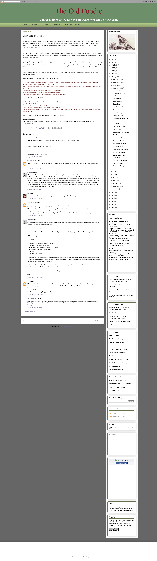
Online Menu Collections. (72, 25)
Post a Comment (30, 312)
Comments (116, 417)
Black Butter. (117, 104)
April (115, 180)
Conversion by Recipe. (120, 149)
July (114, 171)
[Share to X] (57, 128)
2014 (113, 68)
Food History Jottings (116, 339)
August (115, 91)
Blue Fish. (116, 123)
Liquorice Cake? (118, 116)
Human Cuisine (114, 254)
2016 (113, 62)
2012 (113, 74)
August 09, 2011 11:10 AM (35, 294)
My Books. (46, 25)
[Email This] (53, 128)
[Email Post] (49, 128)
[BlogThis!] (55, 128)
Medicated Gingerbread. (121, 132)
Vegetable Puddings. (120, 107)
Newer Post (26, 321)
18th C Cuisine (114, 335)
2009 (113, 195)
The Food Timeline (115, 313)
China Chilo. (117, 98)
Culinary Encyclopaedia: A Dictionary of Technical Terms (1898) (121, 280)
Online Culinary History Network (120, 321)
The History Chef (115, 366)
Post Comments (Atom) (66, 326)
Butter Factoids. (118, 101)
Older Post (98, 321)
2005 (113, 207)
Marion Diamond (32, 298)
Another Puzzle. (118, 163)
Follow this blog (122, 463)
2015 (113, 65)
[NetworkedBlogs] (121, 460)
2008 (113, 198)
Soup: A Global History (117, 225)
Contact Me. (35, 25)
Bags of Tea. (117, 129)
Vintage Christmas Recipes (118, 380)
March (115, 183)
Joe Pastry (112, 346)
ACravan (30, 172)
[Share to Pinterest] (61, 128)
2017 (113, 59)
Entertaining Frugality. (120, 126)
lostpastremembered (116, 369)
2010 (113, 192)
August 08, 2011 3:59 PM (34, 168)
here (66, 115)
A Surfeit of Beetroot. (120, 144)
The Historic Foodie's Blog (118, 363)
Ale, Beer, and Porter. (120, 110)
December (117, 79)
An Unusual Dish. (119, 141)
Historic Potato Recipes (117, 387)
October (116, 85)
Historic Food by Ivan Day (118, 325)
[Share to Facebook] (59, 128)
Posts (114, 413)
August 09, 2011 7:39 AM (35, 198)
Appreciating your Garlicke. (119, 156)
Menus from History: (116, 228)
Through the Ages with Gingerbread (121, 383)
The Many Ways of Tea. (121, 138)
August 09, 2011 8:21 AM (35, 277)
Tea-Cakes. (117, 135)
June (115, 174)
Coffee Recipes (114, 390)
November (117, 82)
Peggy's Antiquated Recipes (118, 349)
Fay (28, 193)
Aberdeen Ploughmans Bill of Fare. (120, 167)
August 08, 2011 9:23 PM (34, 189)
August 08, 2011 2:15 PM (34, 157)
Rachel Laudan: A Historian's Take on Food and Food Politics (121, 317)
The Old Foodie (78, 11)
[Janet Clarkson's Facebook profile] (121, 428)
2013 (113, 71)
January (116, 189)
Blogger (88, 557)
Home (25, 25)
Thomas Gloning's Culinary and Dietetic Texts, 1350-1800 (119, 308)
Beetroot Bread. (118, 147)
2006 (113, 204)
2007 (113, 201)
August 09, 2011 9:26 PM (34, 307)
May (115, 177)
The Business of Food (117, 249)
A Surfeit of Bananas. (120, 160)
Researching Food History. (118, 352)
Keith (29, 281)
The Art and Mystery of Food (118, 359)
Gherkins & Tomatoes (116, 342)
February (116, 186)
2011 (113, 77)
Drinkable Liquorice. (119, 113)
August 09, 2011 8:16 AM (35, 215)
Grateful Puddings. (119, 152)
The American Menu (116, 356)
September (117, 88)
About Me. (57, 25)
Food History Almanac (117, 235)
